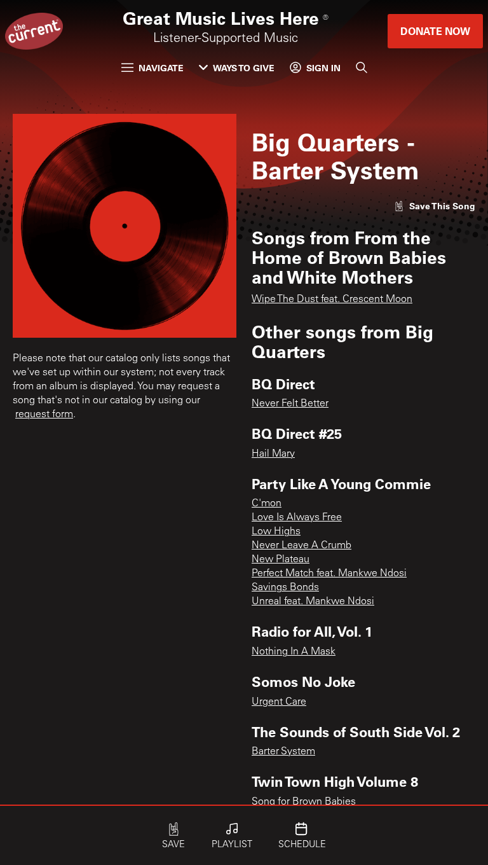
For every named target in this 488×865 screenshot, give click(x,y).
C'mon (266, 504)
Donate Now (435, 31)
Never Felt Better (290, 404)
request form (44, 415)
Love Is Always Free (297, 518)
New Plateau (280, 560)
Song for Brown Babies (304, 802)
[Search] (361, 67)
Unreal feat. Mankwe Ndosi (313, 602)
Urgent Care (279, 702)
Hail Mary (273, 454)
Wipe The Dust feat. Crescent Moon (332, 299)
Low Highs (276, 532)
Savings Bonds (285, 588)
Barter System (283, 752)
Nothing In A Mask (294, 652)
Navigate (161, 68)
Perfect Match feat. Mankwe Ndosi (329, 574)
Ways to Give (243, 68)
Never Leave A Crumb (301, 546)
